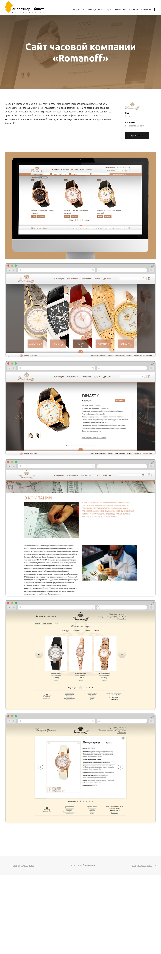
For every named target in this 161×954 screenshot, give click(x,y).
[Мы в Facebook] (154, 10)
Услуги (107, 9)
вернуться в (83, 865)
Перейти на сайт (137, 136)
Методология (95, 9)
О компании (120, 9)
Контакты (146, 9)
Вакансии (134, 9)
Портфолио (79, 9)
